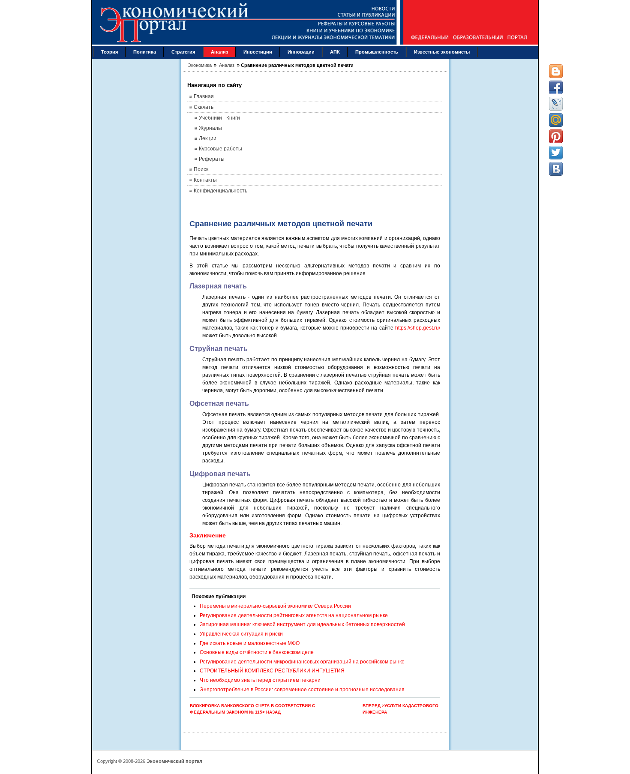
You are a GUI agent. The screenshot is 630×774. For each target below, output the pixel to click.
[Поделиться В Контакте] (556, 169)
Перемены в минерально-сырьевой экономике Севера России (275, 606)
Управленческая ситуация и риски (241, 634)
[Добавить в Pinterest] (556, 136)
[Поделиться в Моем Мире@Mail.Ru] (556, 120)
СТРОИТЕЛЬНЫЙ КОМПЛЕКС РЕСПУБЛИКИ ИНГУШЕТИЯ (272, 671)
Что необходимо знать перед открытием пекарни (260, 680)
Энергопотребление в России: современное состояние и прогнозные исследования (302, 690)
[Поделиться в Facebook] (556, 87)
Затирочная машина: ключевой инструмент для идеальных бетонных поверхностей (302, 624)
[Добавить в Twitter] (556, 152)
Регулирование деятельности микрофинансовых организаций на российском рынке (302, 662)
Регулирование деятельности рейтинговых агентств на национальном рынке (294, 615)
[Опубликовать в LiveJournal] (556, 104)
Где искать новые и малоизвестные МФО (250, 643)
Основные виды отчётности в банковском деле (257, 652)
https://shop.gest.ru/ (417, 328)
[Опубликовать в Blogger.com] (556, 71)
